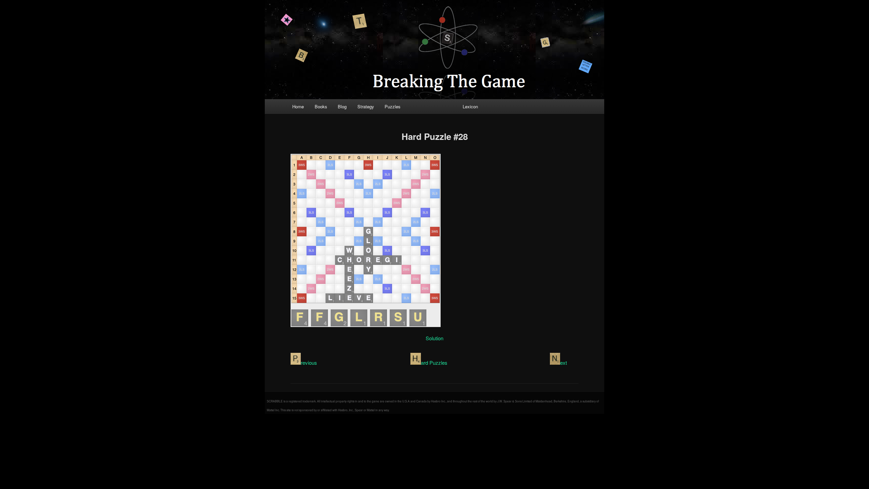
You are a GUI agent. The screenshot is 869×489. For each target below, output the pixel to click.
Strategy (365, 106)
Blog (342, 106)
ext (563, 362)
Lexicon (470, 106)
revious (309, 362)
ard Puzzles (434, 362)
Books (321, 106)
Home (298, 106)
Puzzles (393, 106)
